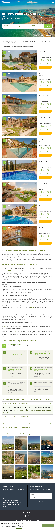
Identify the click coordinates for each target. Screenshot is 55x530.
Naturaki (36, 35)
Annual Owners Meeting (8, 496)
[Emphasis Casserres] (20, 192)
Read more (10, 362)
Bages (5, 326)
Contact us (5, 506)
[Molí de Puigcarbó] (20, 126)
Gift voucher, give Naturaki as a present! (11, 498)
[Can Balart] (20, 236)
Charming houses (44, 35)
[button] (33, 60)
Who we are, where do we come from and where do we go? (14, 491)
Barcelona (51, 35)
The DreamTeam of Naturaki (9, 493)
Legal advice (19, 520)
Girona (9, 270)
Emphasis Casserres (12, 383)
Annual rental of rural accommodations (11, 504)
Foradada (32, 307)
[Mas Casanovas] (20, 148)
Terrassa (7, 312)
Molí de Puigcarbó (12, 353)
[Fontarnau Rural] (20, 170)
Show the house (45, 67)
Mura (3, 325)
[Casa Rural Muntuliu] (20, 104)
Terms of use (26, 520)
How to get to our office (8, 495)
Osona (14, 331)
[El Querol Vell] (20, 60)
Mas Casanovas (40, 367)
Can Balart (13, 367)
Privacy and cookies (34, 520)
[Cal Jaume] (20, 214)
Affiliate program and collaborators (11, 500)
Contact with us (27, 513)
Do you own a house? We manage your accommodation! (14, 489)
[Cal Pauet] (20, 82)
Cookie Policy (19, 528)
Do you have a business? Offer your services (12, 502)
